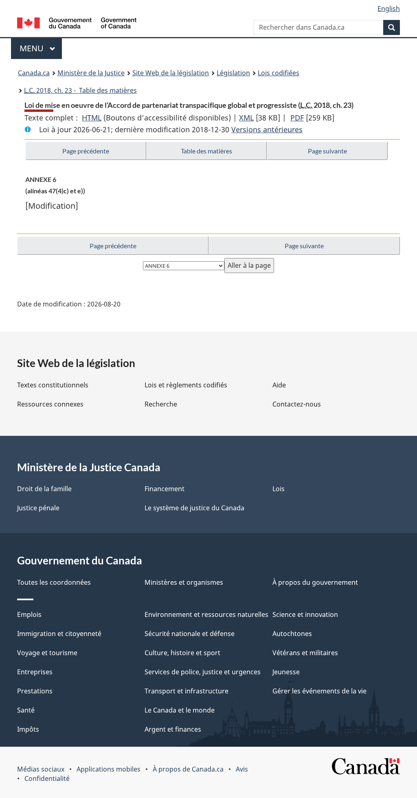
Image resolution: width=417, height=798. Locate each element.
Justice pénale (38, 507)
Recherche (161, 404)
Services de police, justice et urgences (203, 671)
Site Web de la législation (170, 72)
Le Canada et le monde (180, 710)
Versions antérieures (267, 129)
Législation (233, 72)
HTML (91, 117)
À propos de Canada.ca (188, 769)
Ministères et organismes (184, 582)
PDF (297, 117)
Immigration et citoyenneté (59, 633)
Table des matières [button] (206, 151)
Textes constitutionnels (52, 384)
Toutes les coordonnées (54, 582)
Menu (41, 48)
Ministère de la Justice (91, 72)
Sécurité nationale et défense (190, 633)
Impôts (28, 729)
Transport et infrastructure (186, 690)
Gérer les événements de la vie (319, 690)
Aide (279, 384)
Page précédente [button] (85, 151)
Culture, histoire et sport (182, 652)
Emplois (29, 614)
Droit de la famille (44, 488)
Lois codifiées (278, 72)
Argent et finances (173, 729)
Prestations (35, 690)
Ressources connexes (50, 404)
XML (246, 117)
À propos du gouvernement (315, 582)
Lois (278, 488)
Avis (242, 769)
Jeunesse (286, 671)
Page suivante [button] (327, 151)
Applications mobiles (108, 769)
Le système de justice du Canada (194, 507)
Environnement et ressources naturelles (206, 614)
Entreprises (35, 671)
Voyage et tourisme (47, 652)
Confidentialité (47, 778)
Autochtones (292, 633)
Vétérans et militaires (305, 652)
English (388, 8)
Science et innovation (305, 614)
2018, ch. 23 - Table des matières (80, 90)
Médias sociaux (40, 769)
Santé (26, 710)
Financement (164, 488)
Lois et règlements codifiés (186, 384)
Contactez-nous (296, 404)
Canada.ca (34, 72)
